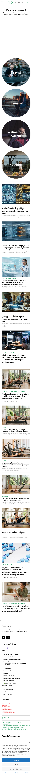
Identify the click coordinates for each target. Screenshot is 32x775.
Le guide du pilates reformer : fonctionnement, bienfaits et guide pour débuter (15, 464)
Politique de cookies (8, 772)
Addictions (4, 705)
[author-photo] (3, 365)
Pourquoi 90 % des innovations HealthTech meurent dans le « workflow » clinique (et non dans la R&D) (15, 318)
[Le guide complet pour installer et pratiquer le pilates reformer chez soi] (16, 415)
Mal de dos (5, 496)
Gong (3, 719)
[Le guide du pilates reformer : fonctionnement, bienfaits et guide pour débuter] (16, 449)
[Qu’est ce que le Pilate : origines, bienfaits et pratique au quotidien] (16, 518)
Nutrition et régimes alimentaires (13, 391)
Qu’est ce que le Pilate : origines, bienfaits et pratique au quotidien (13, 533)
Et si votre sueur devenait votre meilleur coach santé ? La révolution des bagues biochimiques (14, 358)
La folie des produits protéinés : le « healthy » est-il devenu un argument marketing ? (16, 608)
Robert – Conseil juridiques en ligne (14, 729)
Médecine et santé (6, 703)
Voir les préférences (16, 769)
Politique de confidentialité (21, 772)
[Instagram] (8, 637)
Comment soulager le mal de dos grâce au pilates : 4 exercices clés (15, 499)
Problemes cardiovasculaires (8, 712)
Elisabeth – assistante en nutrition (13, 727)
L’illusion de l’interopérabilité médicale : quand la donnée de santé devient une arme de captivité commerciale (16, 247)
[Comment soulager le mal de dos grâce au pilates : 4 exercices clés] (16, 484)
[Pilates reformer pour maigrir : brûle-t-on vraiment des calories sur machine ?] (16, 379)
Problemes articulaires (7, 711)
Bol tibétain (6, 717)
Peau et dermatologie (7, 709)
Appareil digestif (6, 706)
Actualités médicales (9, 205)
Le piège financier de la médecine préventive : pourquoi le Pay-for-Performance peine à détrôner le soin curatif (15, 210)
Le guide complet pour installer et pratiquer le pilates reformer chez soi (15, 430)
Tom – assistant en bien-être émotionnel (16, 726)
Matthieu (6, 365)
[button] (29, 742)
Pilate (4, 427)
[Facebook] (3, 637)
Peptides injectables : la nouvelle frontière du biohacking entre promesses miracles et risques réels (14, 571)
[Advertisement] (16, 34)
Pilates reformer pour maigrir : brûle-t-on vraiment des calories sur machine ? (15, 396)
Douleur (3, 714)
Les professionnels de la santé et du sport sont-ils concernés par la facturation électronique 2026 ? (14, 282)
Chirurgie (4, 708)
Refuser (16, 764)
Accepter (16, 760)
